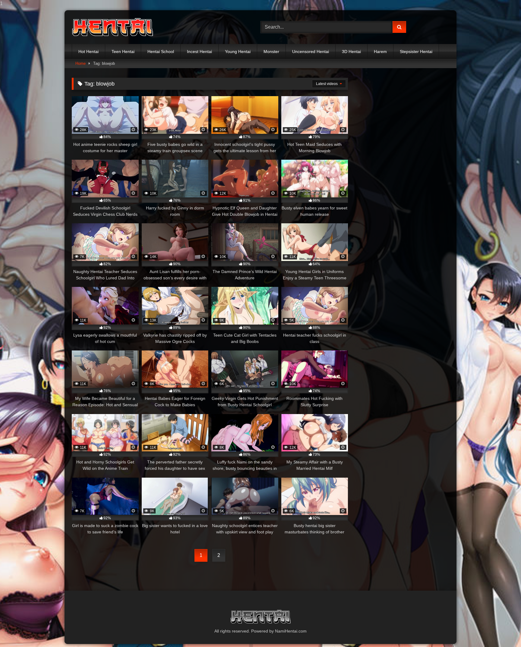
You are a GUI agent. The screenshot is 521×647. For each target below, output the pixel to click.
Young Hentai (238, 51)
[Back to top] (502, 630)
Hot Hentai (88, 51)
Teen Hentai (123, 51)
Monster (271, 51)
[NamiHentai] (112, 27)
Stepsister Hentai (416, 51)
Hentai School (160, 51)
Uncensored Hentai (310, 51)
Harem (380, 51)
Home (80, 63)
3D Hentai (351, 51)
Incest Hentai (199, 51)
